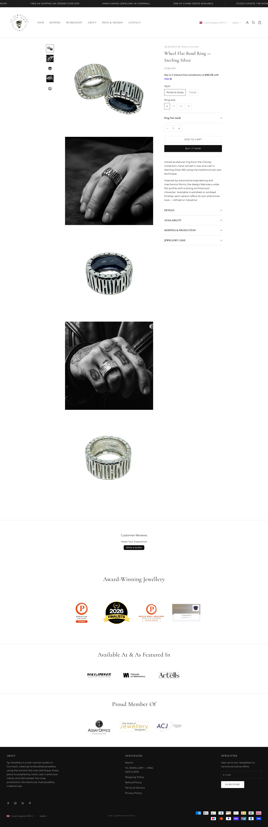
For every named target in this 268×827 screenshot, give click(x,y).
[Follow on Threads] (22, 803)
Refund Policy (133, 782)
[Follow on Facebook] (8, 803)
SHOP (40, 22)
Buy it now (193, 148)
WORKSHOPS (74, 22)
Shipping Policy (134, 777)
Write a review (134, 547)
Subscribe (232, 784)
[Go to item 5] (50, 89)
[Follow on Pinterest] (29, 803)
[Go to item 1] (50, 48)
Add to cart (193, 139)
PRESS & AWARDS (112, 22)
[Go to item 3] (50, 68)
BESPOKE (55, 22)
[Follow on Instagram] (15, 803)
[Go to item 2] (50, 58)
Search (129, 762)
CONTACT (134, 22)
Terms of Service (135, 787)
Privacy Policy (133, 793)
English (235, 22)
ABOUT (92, 22)
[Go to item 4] (50, 78)
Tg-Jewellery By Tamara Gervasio (181, 46)
